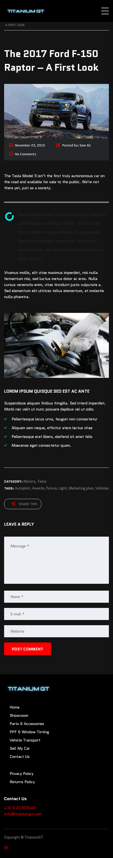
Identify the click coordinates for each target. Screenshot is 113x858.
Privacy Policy (21, 773)
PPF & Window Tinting (29, 732)
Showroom (19, 715)
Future (51, 488)
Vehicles (102, 488)
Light (63, 488)
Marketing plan (81, 488)
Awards (38, 488)
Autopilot (22, 488)
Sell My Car (20, 748)
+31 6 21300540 (19, 808)
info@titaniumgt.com (22, 814)
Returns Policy (22, 782)
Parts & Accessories (27, 723)
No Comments (25, 154)
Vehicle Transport (25, 740)
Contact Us (20, 756)
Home (14, 707)
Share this (27, 504)
